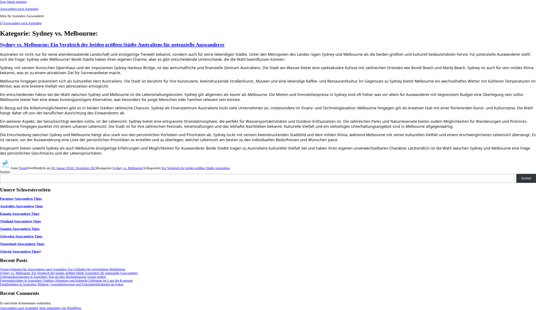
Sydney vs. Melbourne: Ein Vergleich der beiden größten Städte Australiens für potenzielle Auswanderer (112, 44)
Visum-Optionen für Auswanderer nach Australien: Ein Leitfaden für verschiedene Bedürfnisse (62, 269)
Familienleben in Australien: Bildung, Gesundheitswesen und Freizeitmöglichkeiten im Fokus (61, 284)
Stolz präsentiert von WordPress (60, 308)
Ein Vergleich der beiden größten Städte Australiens (196, 168)
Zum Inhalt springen (13, 2)
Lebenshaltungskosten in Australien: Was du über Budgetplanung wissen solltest (53, 277)
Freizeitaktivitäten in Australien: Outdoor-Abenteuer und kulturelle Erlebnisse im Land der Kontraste (66, 280)
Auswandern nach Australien (19, 9)
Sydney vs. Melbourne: (127, 168)
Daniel (23, 168)
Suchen (5, 172)
